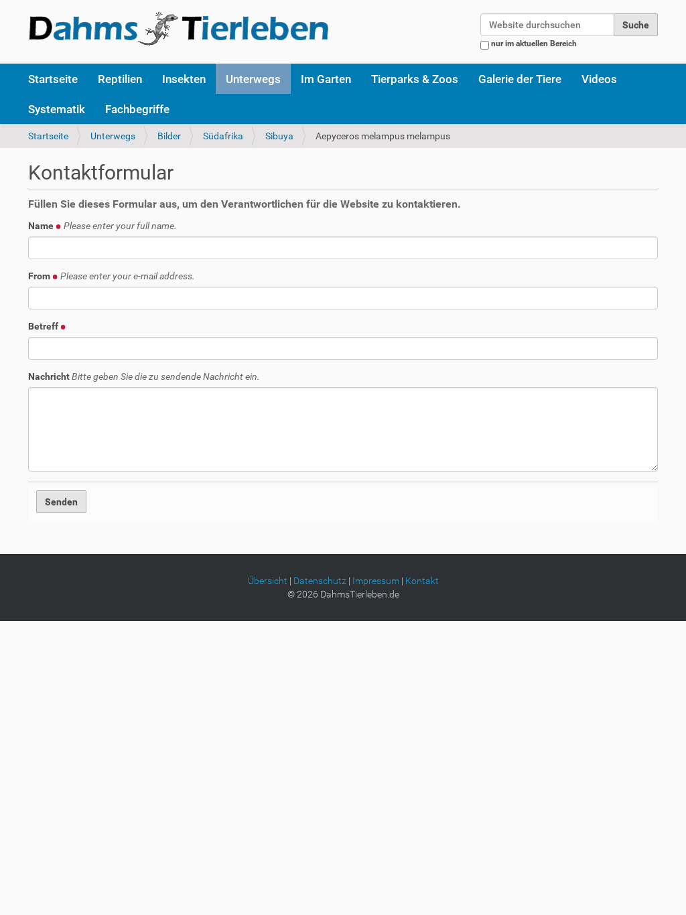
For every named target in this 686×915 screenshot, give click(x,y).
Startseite (53, 79)
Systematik (56, 109)
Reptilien (120, 79)
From (111, 276)
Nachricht (144, 376)
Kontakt (422, 580)
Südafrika (223, 136)
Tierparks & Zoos (414, 79)
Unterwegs (253, 79)
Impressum (375, 580)
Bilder (169, 136)
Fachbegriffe (137, 109)
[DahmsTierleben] (178, 28)
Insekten (184, 79)
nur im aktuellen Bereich (534, 43)
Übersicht (267, 580)
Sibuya (279, 136)
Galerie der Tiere (519, 79)
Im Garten (326, 79)
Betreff (44, 326)
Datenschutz (319, 580)
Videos (599, 79)
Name (102, 225)
